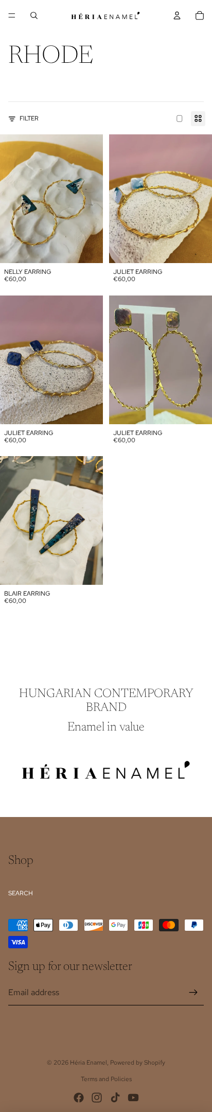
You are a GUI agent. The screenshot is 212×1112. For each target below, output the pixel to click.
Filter (29, 118)
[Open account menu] (177, 15)
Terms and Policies (106, 1079)
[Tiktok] (115, 1097)
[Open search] (34, 15)
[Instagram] (97, 1097)
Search (20, 893)
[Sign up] (193, 992)
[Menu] (12, 15)
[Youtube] (133, 1097)
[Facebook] (79, 1097)
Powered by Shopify (137, 1062)
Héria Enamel (88, 1062)
